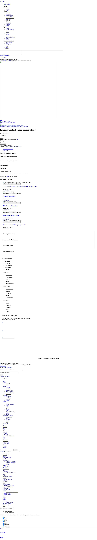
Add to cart (3, 143)
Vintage (7, 400)
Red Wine (8, 387)
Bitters (7, 403)
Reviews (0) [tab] (4, 165)
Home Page (2, 60)
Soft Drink (8, 419)
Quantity (2, 140)
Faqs (4, 437)
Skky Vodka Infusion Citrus (11, 215)
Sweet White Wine (10, 392)
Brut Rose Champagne (11, 462)
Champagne (8, 307)
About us (8, 291)
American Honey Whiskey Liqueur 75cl (14, 225)
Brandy (7, 303)
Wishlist (4, 446)
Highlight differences (9, 512)
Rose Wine (8, 389)
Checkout (5, 432)
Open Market (18, 146)
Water (7, 422)
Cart (1, 537)
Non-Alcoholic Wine (7, 476)
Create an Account (7, 367)
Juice (7, 418)
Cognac (7, 406)
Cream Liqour (6, 466)
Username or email (4, 369)
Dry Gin (5, 467)
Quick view (13, 183)
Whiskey (5, 500)
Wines (4, 386)
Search (7, 295)
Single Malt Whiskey (10, 411)
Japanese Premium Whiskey (9, 472)
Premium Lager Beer (7, 479)
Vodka (7, 309)
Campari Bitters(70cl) (9, 196)
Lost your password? (4, 376)
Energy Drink (9, 417)
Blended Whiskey (9, 60)
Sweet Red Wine (9, 391)
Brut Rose (8, 399)
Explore (4, 382)
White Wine (8, 305)
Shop (4, 444)
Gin (6, 408)
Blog (4, 428)
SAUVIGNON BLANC (8, 485)
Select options (6, 190)
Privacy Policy (6, 442)
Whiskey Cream (9, 502)
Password (2, 372)
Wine (4, 506)
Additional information (8, 149)
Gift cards (7, 269)
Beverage (5, 455)
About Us (8, 383)
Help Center (7, 261)
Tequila (7, 311)
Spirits (4, 401)
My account (7, 263)
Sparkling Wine (9, 390)
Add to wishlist (4, 145)
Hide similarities (8, 511)
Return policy (8, 267)
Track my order (8, 265)
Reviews (7, 281)
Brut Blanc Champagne (11, 461)
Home (4, 381)
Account (2, 532)
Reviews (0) (5, 150)
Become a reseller (9, 289)
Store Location (3, 139)
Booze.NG (2, 1)
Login (2, 375)
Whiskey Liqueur (7, 503)
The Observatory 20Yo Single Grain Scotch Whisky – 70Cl (20, 186)
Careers (7, 279)
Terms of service (9, 297)
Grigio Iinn (5, 471)
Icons (4, 438)
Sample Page (6, 443)
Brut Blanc (8, 397)
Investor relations (9, 283)
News (7, 385)
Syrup (7, 420)
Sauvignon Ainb (6, 484)
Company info (9, 275)
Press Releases (9, 277)
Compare (9, 145)
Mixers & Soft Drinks (8, 415)
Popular (4, 478)
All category (5, 453)
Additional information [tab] (8, 153)
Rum (7, 410)
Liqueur (7, 409)
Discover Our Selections (8, 436)
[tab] (47, 149)
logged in (8, 176)
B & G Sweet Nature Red (10, 205)
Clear (17, 139)
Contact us (8, 293)
